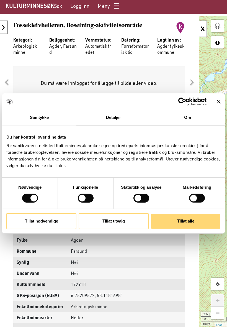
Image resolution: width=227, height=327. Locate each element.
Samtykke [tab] (39, 117)
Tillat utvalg (113, 221)
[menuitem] (58, 6)
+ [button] (218, 300)
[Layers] (217, 26)
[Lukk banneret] (219, 102)
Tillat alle (185, 221)
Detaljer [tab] (113, 117)
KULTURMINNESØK (30, 5)
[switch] (86, 198)
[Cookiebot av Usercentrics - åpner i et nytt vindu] (182, 102)
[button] (6, 82)
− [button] (218, 313)
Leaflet (220, 325)
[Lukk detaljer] (203, 29)
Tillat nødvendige (41, 221)
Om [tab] (187, 117)
